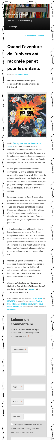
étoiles (39, 301)
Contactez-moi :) (25, 20)
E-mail (17, 401)
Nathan (32, 289)
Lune (9, 303)
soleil (30, 303)
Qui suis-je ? (13, 26)
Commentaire (19, 349)
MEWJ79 (11, 301)
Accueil (11, 20)
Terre (35, 303)
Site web (16, 416)
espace (32, 301)
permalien (11, 309)
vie (21, 306)
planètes (23, 303)
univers (16, 306)
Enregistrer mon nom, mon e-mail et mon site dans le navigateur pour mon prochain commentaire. (26, 428)
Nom (17, 386)
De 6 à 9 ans (37, 298)
